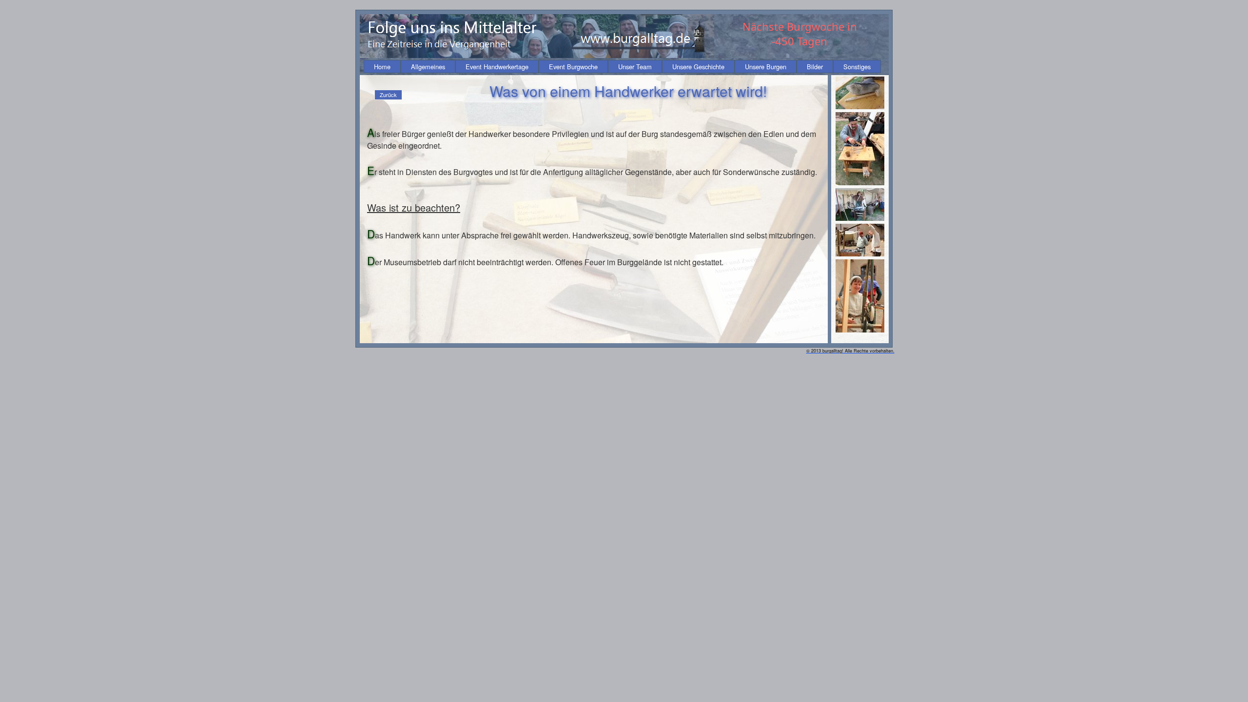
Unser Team (635, 66)
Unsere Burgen (765, 66)
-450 (783, 41)
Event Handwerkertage (497, 66)
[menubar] (622, 66)
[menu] (388, 95)
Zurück (388, 94)
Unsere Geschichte (698, 66)
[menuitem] (382, 66)
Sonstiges (857, 66)
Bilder (815, 66)
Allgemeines (428, 66)
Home (382, 66)
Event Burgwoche (573, 66)
